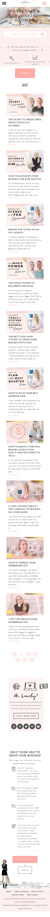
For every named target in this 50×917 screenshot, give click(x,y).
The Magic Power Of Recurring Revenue (21, 284)
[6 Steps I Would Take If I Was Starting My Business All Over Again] (25, 491)
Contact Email (18, 895)
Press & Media (32, 895)
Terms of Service (21, 891)
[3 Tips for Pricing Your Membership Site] (25, 604)
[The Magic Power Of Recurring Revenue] (25, 268)
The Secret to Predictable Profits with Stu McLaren (25, 122)
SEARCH (25, 73)
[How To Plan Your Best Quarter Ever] (25, 378)
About (9, 891)
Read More (13, 144)
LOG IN (25, 870)
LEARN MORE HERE (26, 716)
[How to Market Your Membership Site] (25, 548)
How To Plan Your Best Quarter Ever (23, 394)
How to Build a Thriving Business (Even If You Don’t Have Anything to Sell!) (24, 451)
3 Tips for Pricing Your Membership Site (22, 620)
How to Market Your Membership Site (22, 564)
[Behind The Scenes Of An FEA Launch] (25, 215)
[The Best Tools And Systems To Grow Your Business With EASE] (25, 322)
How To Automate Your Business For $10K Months (24, 177)
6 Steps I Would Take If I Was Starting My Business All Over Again (24, 509)
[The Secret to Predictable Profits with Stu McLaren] (25, 105)
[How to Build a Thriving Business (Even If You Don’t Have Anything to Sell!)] (25, 432)
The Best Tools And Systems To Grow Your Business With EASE (22, 339)
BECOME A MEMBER (25, 859)
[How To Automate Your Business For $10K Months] (25, 161)
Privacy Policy (37, 891)
